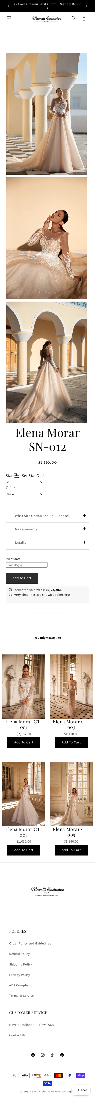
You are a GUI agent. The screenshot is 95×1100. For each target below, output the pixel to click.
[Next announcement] (86, 6)
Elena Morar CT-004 (23, 831)
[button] (9, 18)
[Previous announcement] (8, 6)
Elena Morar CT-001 (23, 724)
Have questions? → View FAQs (31, 1025)
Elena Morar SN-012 (47, 439)
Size (26, 476)
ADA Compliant (20, 985)
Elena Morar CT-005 (71, 831)
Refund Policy (19, 954)
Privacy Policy (19, 975)
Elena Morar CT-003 (71, 724)
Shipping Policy (20, 964)
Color (10, 488)
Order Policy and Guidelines (30, 943)
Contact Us (17, 1035)
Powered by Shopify (63, 1091)
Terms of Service (21, 995)
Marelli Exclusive (40, 1091)
